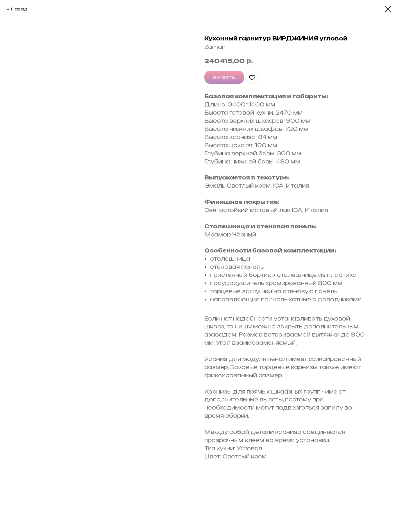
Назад (19, 8)
